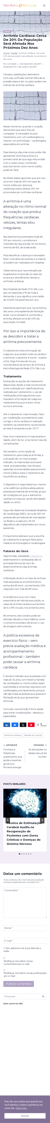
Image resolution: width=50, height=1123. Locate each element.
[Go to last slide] (8, 820)
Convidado (12, 64)
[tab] (19, 854)
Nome (8, 928)
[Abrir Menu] (44, 5)
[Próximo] (42, 820)
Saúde (7, 32)
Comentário (11, 890)
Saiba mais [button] (21, 1108)
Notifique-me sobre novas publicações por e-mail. (25, 974)
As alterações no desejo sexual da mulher (37, 751)
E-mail (8, 940)
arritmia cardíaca (13, 735)
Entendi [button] (25, 1116)
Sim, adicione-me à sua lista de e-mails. (22, 949)
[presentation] (25, 803)
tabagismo (36, 556)
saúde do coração (33, 735)
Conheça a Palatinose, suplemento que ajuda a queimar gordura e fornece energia (12, 756)
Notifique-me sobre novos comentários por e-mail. (18, 962)
